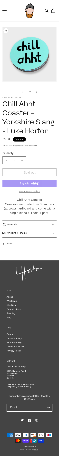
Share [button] (9, 243)
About (10, 296)
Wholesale (12, 301)
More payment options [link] (29, 191)
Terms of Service (15, 346)
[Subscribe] (48, 408)
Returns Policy (14, 342)
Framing (11, 313)
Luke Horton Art (32, 446)
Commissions (13, 309)
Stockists (11, 305)
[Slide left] (22, 91)
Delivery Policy (14, 338)
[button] (4, 11)
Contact (11, 334)
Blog (9, 317)
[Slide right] (36, 91)
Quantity (7, 153)
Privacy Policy (14, 350)
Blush (36, 449)
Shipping (16, 145)
